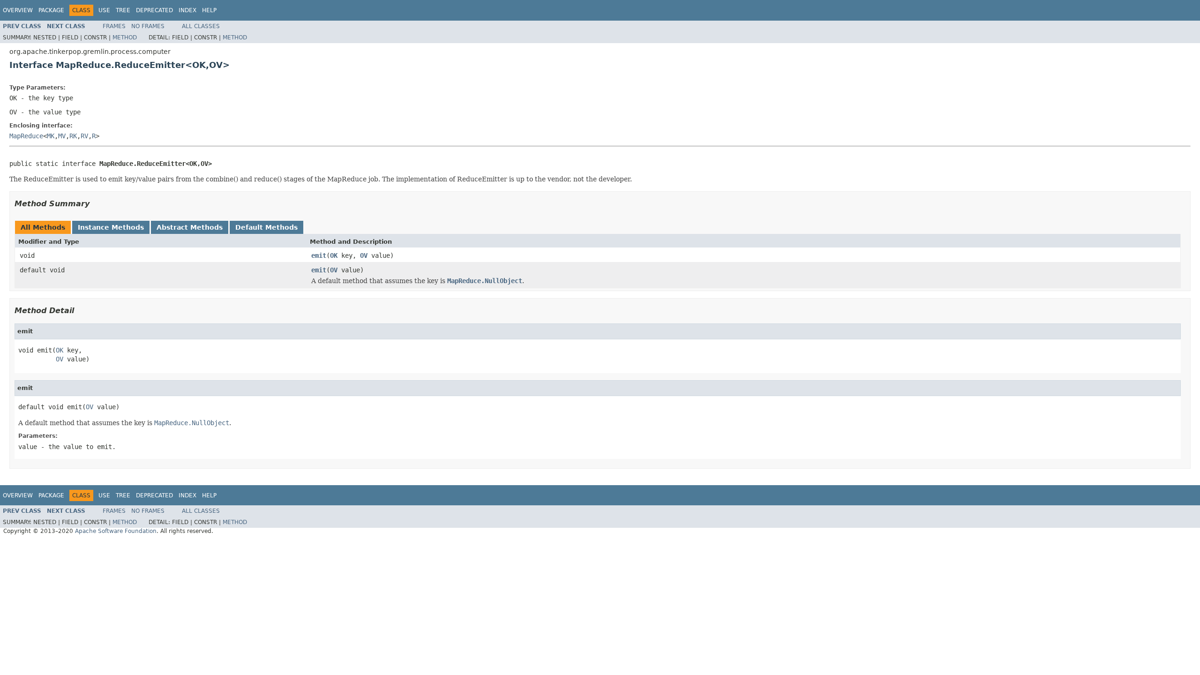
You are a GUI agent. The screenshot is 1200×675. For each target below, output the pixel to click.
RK (73, 136)
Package (51, 10)
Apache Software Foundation (116, 531)
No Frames (148, 26)
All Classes (201, 26)
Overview (18, 10)
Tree (123, 10)
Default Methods (266, 227)
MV (62, 136)
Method (124, 37)
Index (187, 10)
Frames (114, 26)
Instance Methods (111, 227)
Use (104, 10)
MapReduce (26, 136)
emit (318, 255)
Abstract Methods (190, 227)
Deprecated (154, 10)
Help (209, 10)
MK (50, 136)
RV (84, 136)
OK (334, 255)
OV (364, 255)
